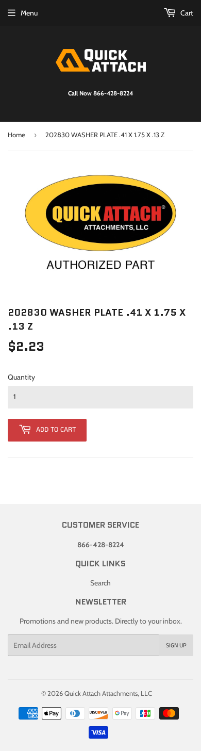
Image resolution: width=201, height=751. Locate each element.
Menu (29, 13)
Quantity (21, 377)
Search (100, 582)
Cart (186, 13)
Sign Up (176, 645)
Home (16, 134)
